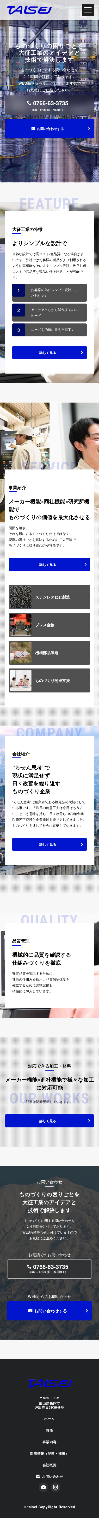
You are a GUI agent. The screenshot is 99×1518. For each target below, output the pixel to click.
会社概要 (50, 1465)
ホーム (49, 1418)
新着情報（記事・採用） (49, 1453)
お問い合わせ (52, 1476)
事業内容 (50, 1442)
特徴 (49, 1430)
